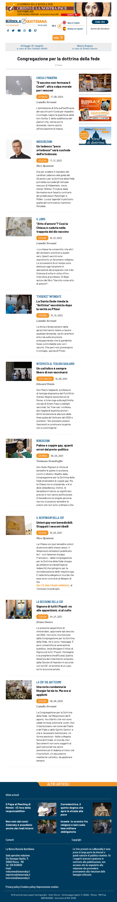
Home (59, 65)
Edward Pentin (45, 384)
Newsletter (100, 28)
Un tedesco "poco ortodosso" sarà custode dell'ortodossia (53, 150)
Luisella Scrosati (46, 102)
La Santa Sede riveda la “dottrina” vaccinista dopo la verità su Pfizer (54, 305)
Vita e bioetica (45, 378)
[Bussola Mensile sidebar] (95, 109)
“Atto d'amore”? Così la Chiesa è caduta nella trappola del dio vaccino (52, 227)
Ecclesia (42, 160)
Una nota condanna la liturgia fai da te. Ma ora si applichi (53, 690)
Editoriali (43, 315)
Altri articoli (58, 783)
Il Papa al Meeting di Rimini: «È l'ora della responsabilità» (18, 807)
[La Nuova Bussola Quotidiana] (26, 22)
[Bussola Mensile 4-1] (95, 83)
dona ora (100, 21)
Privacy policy (12, 886)
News (73, 22)
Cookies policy (28, 886)
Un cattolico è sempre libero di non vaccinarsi (51, 370)
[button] (58, 37)
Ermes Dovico (44, 622)
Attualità (43, 96)
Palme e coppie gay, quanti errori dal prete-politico (54, 447)
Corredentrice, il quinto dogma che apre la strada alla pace (72, 809)
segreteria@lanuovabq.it (18, 874)
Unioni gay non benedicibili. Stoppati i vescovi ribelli (54, 524)
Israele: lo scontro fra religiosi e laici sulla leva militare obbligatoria (74, 826)
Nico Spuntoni (45, 166)
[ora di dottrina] (95, 136)
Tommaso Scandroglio (49, 461)
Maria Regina (85, 45)
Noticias (75, 28)
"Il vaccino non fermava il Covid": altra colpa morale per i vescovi (54, 86)
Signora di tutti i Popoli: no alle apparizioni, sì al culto (54, 608)
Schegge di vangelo (32, 45)
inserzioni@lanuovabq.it (18, 877)
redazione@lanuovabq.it (18, 871)
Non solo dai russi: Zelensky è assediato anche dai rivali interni (19, 825)
